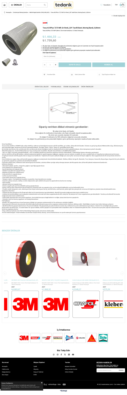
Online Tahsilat (69, 372)
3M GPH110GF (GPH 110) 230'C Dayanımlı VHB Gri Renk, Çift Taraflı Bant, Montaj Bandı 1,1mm (47, 280)
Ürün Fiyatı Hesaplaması (49, 52)
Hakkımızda (5, 369)
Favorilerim (107, 5)
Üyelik (35, 366)
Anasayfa (4, 4)
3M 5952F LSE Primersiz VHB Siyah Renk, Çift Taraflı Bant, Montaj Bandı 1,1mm (16, 280)
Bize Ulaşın (5, 374)
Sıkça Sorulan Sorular (71, 369)
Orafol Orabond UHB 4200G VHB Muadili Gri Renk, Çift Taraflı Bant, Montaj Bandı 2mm (77, 280)
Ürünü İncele (23, 278)
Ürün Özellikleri (41, 87)
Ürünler (18, 5)
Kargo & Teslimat (38, 372)
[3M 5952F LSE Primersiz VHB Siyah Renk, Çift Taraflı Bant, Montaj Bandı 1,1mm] (16, 258)
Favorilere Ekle (16, 278)
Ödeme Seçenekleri (71, 87)
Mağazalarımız (6, 372)
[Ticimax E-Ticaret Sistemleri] (63, 391)
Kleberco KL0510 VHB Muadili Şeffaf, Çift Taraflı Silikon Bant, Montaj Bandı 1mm (108, 280)
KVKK (35, 374)
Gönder (121, 370)
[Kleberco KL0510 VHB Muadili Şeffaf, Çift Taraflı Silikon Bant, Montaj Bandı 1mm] (108, 258)
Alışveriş (36, 369)
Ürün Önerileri (87, 87)
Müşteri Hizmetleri (70, 366)
